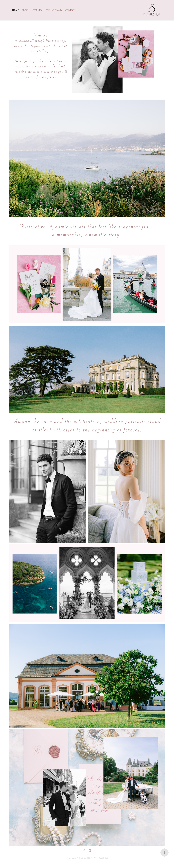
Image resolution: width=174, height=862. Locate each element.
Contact (69, 10)
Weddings (37, 10)
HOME (15, 10)
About (25, 10)
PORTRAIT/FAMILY (54, 10)
